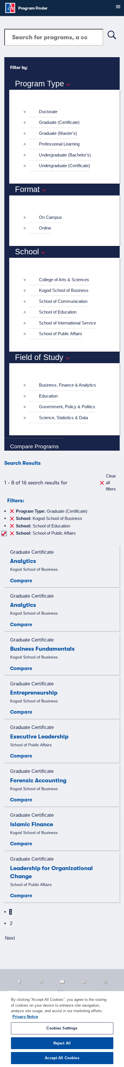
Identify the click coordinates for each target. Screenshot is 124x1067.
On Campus (50, 217)
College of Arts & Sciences (64, 279)
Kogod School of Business (64, 290)
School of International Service (67, 322)
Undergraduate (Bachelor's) (65, 154)
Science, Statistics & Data (63, 417)
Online (45, 227)
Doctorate (48, 111)
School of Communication (63, 301)
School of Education (57, 311)
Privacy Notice (25, 1016)
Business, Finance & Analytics (67, 385)
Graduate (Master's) (58, 133)
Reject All (62, 1043)
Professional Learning (59, 143)
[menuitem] (67, 112)
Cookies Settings (61, 1028)
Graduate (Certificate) (59, 122)
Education (48, 395)
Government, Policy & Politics (67, 406)
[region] (62, 1029)
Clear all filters (111, 482)
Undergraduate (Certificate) (64, 165)
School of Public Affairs (60, 333)
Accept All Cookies (62, 1058)
